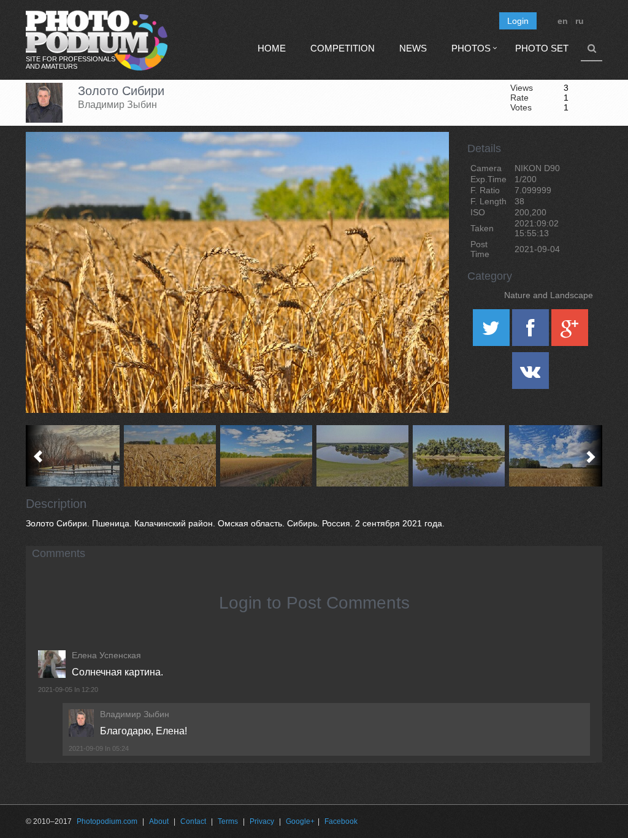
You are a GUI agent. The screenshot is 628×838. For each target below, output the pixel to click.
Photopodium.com (107, 821)
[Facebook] (531, 332)
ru (579, 21)
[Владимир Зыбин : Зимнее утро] (74, 455)
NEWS (413, 48)
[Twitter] (492, 332)
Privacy (262, 821)
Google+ (300, 821)
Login (518, 21)
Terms (228, 821)
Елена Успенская (106, 655)
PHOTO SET (542, 48)
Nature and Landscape (548, 295)
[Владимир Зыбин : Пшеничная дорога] (266, 455)
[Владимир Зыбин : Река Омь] (362, 455)
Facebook (341, 821)
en (562, 21)
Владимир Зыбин (117, 104)
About (159, 821)
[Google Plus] (569, 332)
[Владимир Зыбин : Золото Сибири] (170, 455)
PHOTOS (471, 48)
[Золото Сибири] (424, 163)
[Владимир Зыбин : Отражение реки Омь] (459, 455)
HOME (272, 48)
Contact (193, 821)
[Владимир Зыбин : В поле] (555, 455)
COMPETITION (342, 48)
